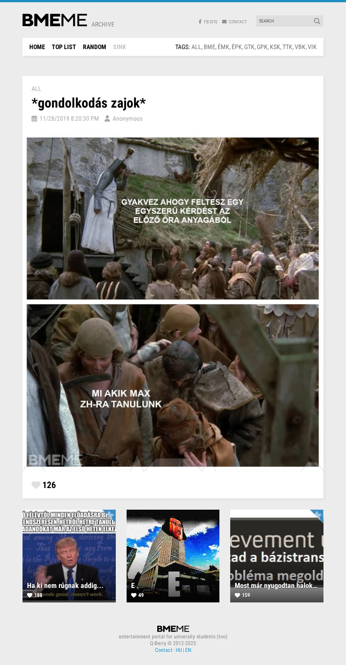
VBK (300, 46)
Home (37, 46)
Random (94, 46)
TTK (287, 46)
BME (209, 46)
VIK (312, 46)
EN (188, 650)
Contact (164, 650)
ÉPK (237, 46)
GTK (249, 46)
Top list (64, 46)
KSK (275, 46)
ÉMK (223, 46)
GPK (262, 46)
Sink (119, 46)
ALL (196, 46)
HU (179, 650)
